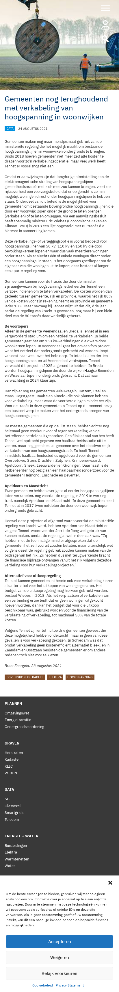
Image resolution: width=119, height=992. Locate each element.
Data (10, 129)
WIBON (11, 773)
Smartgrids (14, 812)
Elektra (55, 677)
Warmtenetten (17, 859)
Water (10, 865)
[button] (110, 883)
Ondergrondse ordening (24, 726)
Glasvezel (13, 805)
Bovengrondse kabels (24, 677)
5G (7, 799)
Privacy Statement (70, 985)
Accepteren (59, 941)
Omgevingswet (17, 713)
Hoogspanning (80, 677)
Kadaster (12, 759)
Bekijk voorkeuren (59, 973)
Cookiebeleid (42, 985)
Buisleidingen (16, 845)
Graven (12, 743)
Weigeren (59, 957)
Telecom (12, 819)
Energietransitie (18, 719)
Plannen (13, 703)
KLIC (9, 766)
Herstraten (14, 752)
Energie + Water (21, 836)
